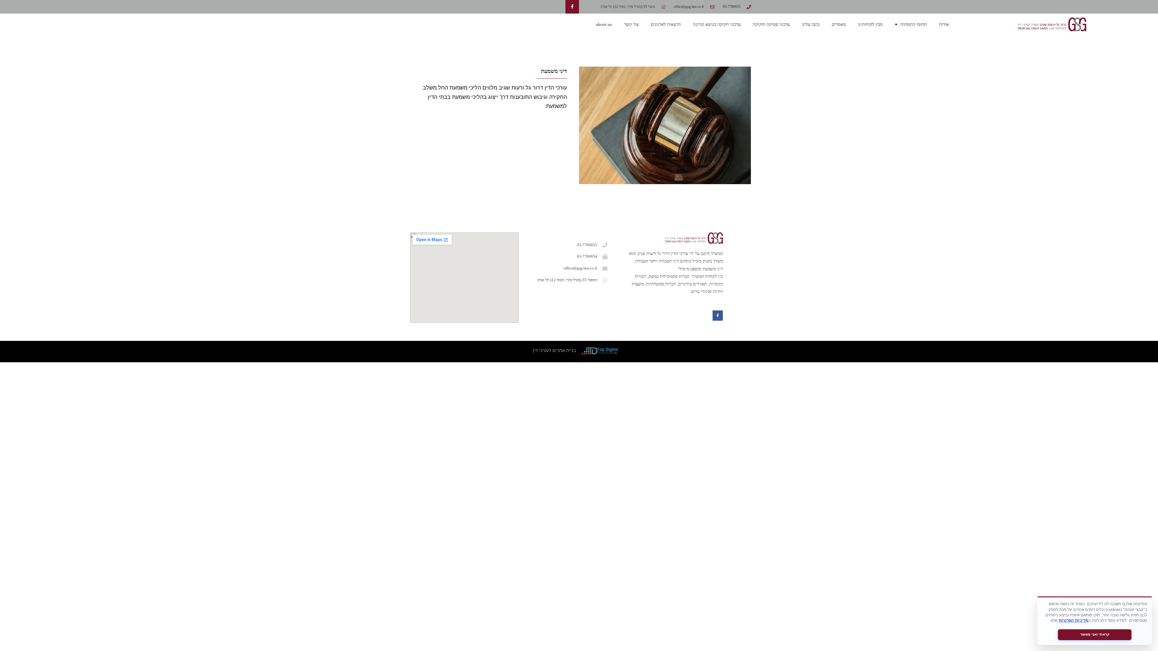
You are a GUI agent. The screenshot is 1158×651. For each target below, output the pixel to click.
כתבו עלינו (811, 24)
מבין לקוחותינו (870, 24)
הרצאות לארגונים (666, 24)
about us (604, 24)
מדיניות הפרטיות (1073, 620)
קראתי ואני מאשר (1094, 634)
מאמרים (839, 24)
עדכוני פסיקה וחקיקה (771, 24)
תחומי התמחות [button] (913, 24)
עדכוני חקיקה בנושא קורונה (717, 24)
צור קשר (631, 24)
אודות (944, 24)
